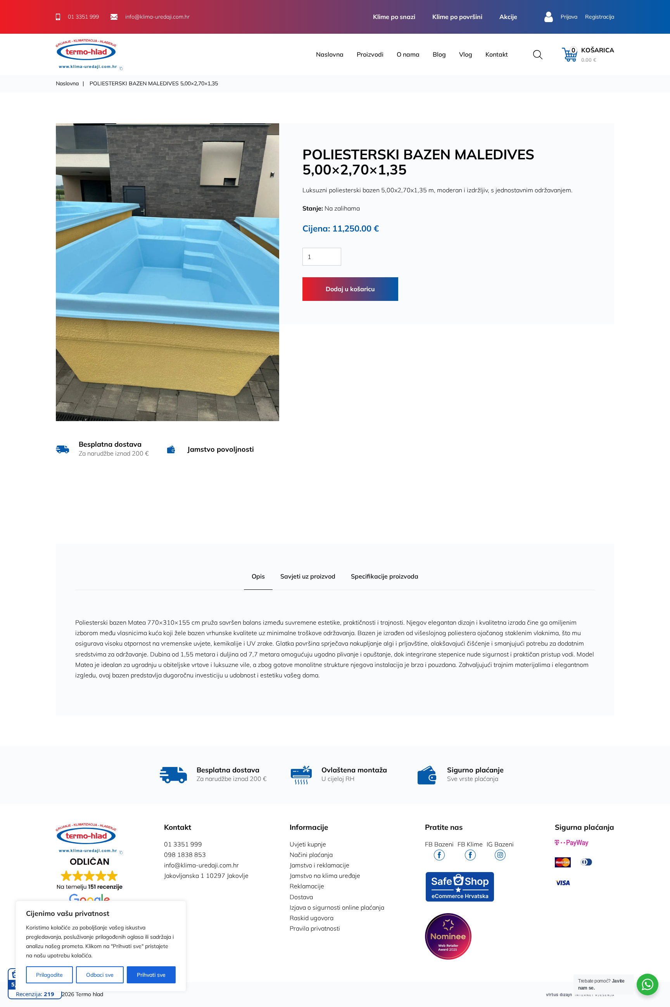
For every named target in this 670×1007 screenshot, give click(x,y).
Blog (439, 54)
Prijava (569, 16)
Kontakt (496, 54)
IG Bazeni (500, 844)
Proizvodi (370, 54)
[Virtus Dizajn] (580, 995)
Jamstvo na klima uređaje (325, 875)
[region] (101, 946)
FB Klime (470, 844)
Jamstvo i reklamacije (319, 865)
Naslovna (330, 54)
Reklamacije (307, 886)
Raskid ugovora (311, 918)
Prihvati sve (151, 974)
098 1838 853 (185, 854)
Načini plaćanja (311, 854)
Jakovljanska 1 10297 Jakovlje (206, 875)
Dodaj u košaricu (350, 289)
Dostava (301, 897)
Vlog (465, 54)
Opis (258, 576)
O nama (408, 54)
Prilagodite (49, 974)
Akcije (508, 17)
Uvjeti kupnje (308, 844)
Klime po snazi (394, 17)
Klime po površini (457, 17)
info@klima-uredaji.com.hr (201, 865)
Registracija (599, 16)
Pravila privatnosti (315, 928)
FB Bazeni (439, 844)
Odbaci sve (100, 974)
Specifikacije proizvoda (384, 576)
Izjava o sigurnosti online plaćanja (337, 907)
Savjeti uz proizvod (307, 576)
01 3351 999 (183, 844)
